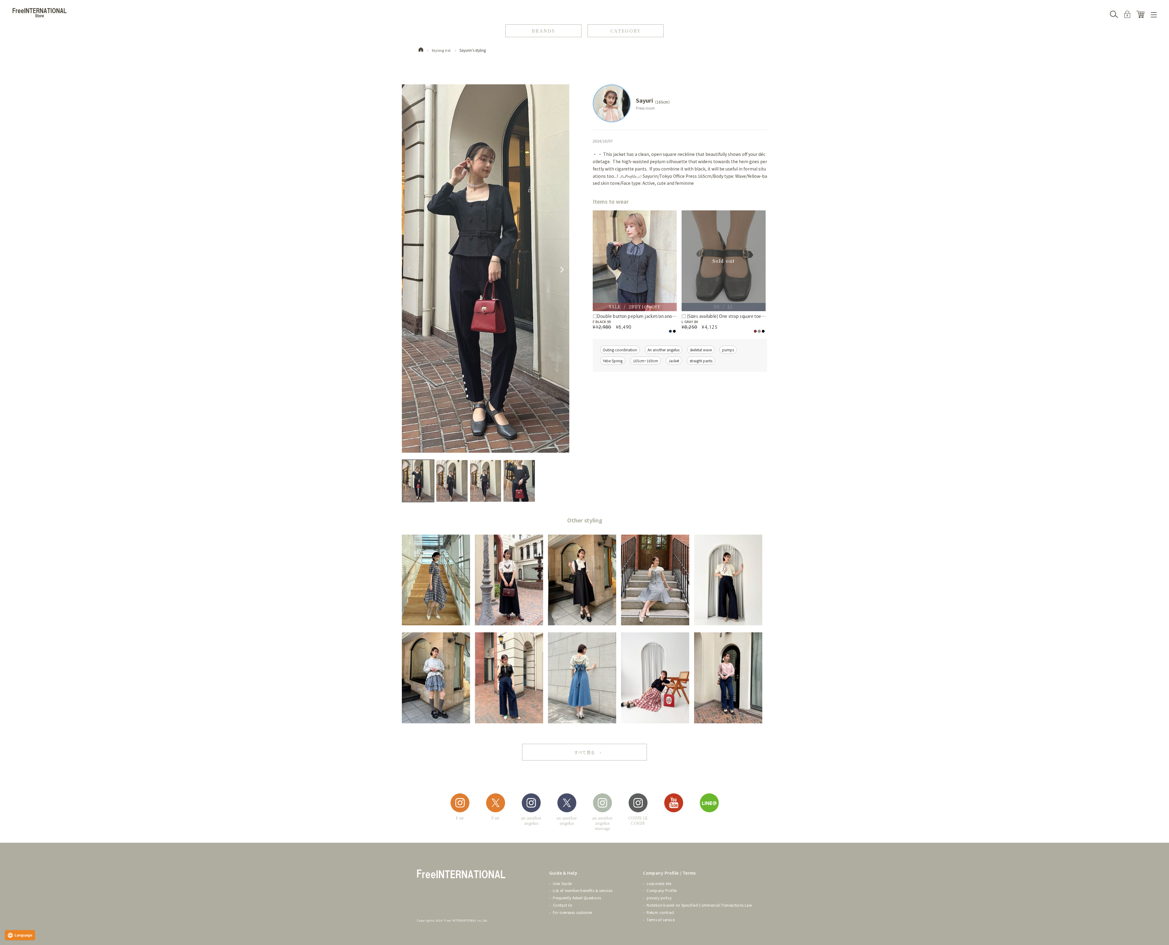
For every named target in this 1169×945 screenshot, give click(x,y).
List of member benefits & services (583, 890)
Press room (645, 108)
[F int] (460, 803)
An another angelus (663, 349)
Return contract (660, 912)
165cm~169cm (645, 360)
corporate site (659, 883)
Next (562, 270)
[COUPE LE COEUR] (638, 803)
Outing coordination (620, 349)
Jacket (674, 360)
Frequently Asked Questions (577, 897)
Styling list (441, 50)
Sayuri (644, 100)
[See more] (584, 752)
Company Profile (662, 890)
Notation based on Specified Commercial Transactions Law (699, 905)
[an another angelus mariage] (602, 803)
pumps (728, 349)
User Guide (562, 883)
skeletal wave (701, 349)
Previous (409, 270)
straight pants (701, 360)
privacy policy (659, 897)
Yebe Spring (613, 360)
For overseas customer (572, 912)
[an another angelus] (531, 803)
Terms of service (661, 919)
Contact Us (562, 905)
